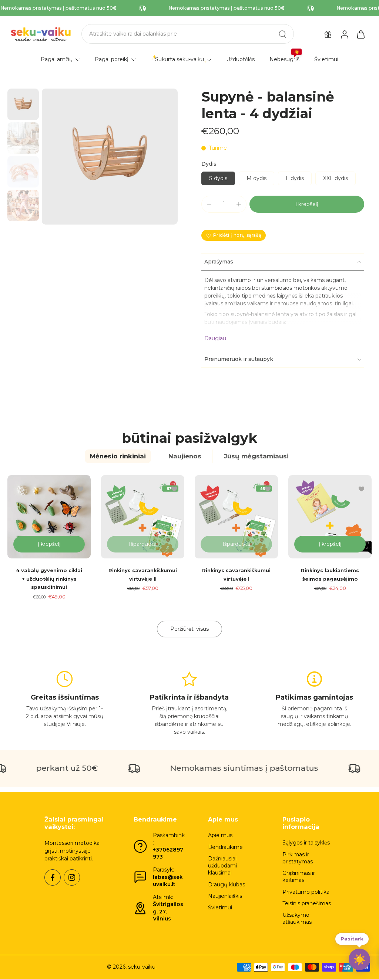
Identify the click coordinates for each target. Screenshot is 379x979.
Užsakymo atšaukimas (297, 918)
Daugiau (215, 338)
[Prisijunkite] (344, 34)
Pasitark (352, 938)
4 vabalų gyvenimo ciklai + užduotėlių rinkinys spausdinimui (49, 579)
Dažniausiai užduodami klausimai (222, 865)
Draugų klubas (226, 884)
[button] (306, 204)
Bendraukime (225, 847)
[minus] (209, 204)
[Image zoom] (110, 157)
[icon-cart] (360, 34)
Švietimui (220, 907)
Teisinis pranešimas (306, 903)
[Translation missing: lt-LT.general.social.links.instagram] (72, 877)
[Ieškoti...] (282, 34)
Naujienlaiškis (225, 896)
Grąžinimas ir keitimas (298, 876)
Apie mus (220, 835)
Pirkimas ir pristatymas (297, 858)
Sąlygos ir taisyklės (306, 842)
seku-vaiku (141, 966)
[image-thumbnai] (23, 104)
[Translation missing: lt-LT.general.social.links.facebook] (52, 877)
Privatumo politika (305, 892)
